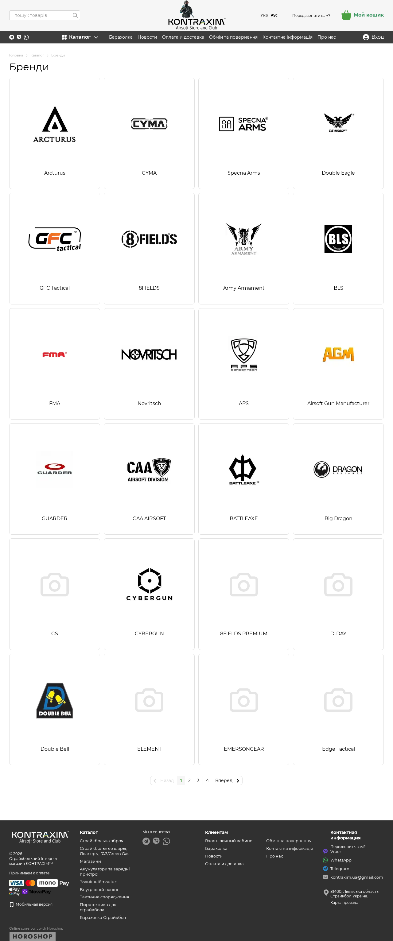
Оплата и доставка (183, 37)
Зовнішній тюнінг (98, 881)
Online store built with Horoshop (36, 928)
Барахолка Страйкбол (103, 917)
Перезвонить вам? (348, 846)
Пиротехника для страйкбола (98, 907)
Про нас (326, 37)
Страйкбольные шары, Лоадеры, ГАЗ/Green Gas (104, 851)
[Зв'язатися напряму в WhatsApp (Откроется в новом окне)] (26, 37)
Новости (147, 37)
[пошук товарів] (75, 15)
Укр (264, 15)
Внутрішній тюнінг (99, 889)
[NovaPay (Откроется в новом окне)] (37, 891)
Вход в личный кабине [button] (228, 840)
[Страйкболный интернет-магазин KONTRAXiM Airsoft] (40, 836)
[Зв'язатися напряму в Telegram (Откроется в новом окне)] (11, 37)
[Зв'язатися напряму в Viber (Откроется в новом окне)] (19, 37)
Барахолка (121, 37)
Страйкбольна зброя (101, 840)
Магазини (90, 861)
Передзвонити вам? (311, 15)
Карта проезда (344, 902)
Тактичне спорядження (104, 896)
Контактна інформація (288, 37)
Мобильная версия (34, 904)
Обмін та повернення (233, 37)
